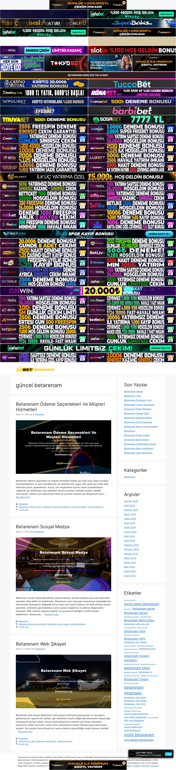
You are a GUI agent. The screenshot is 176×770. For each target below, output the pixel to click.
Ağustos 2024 (131, 545)
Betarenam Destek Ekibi (136, 413)
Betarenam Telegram (130, 672)
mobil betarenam (139, 734)
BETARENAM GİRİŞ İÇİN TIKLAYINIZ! (88, 75)
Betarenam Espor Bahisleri (137, 409)
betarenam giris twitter (131, 635)
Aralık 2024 (130, 527)
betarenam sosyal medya (58, 624)
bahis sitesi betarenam (141, 604)
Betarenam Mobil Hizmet (137, 435)
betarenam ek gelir (27, 741)
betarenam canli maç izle (136, 624)
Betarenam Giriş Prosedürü (138, 422)
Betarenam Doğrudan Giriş (138, 400)
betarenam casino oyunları (30, 507)
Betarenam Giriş (132, 396)
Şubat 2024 (130, 571)
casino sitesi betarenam (136, 714)
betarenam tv (145, 672)
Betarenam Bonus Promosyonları (141, 426)
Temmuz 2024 (131, 549)
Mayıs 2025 (130, 514)
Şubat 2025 (130, 518)
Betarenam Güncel (130, 646)
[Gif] (88, 176)
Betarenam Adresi (133, 391)
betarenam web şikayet (46, 741)
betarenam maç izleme (131, 652)
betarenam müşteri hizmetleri (136, 658)
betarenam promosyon (148, 664)
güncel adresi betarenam (132, 724)
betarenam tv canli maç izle (149, 675)
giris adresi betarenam (135, 717)
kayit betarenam (132, 730)
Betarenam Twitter (136, 679)
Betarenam (23, 504)
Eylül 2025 (129, 505)
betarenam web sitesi (131, 683)
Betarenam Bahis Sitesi (139, 620)
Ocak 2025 (129, 523)
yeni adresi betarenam (139, 739)
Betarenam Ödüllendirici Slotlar (140, 444)
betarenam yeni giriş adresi (133, 707)
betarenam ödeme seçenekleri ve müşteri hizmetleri (65, 507)
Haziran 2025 (131, 510)
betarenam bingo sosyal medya (32, 624)
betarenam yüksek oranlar (132, 711)
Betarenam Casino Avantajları (139, 404)
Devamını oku (23, 497)
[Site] (44, 129)
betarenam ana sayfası (131, 617)
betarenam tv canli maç (131, 675)
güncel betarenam (95, 507)
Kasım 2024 (130, 532)
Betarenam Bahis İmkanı (136, 439)
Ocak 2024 (129, 575)
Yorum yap (23, 510)
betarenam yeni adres (135, 697)
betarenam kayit (147, 648)
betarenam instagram (131, 649)
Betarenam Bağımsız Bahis (138, 418)
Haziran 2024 (131, 553)
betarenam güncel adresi (145, 646)
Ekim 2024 (129, 536)
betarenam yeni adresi (135, 700)
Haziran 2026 (131, 501)
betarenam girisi (134, 631)
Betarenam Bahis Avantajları (138, 448)
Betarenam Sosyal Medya (42, 526)
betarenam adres (143, 608)
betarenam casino (130, 627)
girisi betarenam (153, 717)
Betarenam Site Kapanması (138, 453)
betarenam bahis (145, 617)
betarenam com (142, 627)
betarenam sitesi (137, 668)
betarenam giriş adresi (135, 642)
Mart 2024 (129, 567)
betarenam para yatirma (132, 664)
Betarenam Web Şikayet (41, 644)
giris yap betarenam (134, 720)
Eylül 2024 (129, 540)
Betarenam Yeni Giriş (134, 704)
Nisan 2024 (130, 562)
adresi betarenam (130, 600)
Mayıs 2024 (130, 558)
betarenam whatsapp (134, 690)
